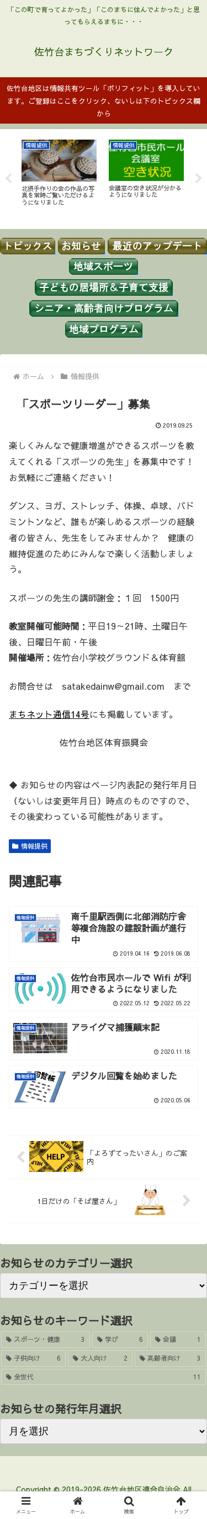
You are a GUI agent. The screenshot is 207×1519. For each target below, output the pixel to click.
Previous (8, 178)
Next (198, 178)
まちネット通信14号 (49, 714)
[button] (185, 1491)
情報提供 (34, 845)
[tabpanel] (59, 177)
